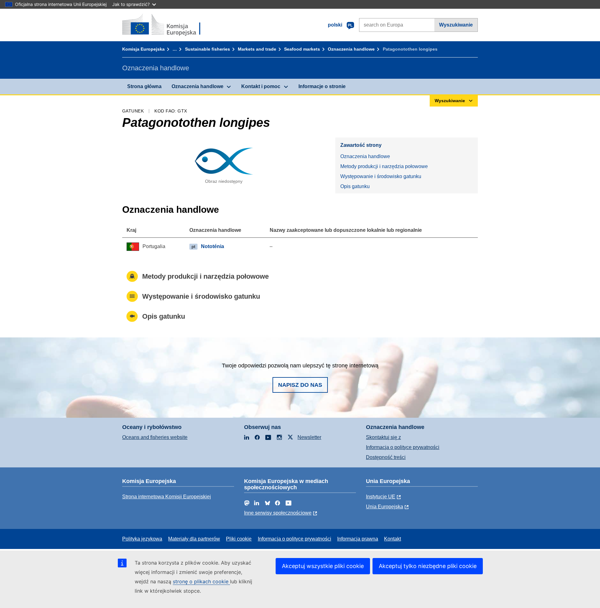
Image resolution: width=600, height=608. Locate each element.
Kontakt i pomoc (260, 86)
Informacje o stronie (322, 86)
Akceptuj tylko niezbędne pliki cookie (428, 566)
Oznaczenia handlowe (351, 49)
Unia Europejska (384, 506)
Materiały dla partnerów (194, 538)
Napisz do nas (300, 385)
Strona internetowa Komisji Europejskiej (166, 496)
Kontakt (392, 538)
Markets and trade (257, 49)
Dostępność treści (386, 457)
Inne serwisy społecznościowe (278, 513)
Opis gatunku (355, 186)
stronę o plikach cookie (201, 581)
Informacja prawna (357, 538)
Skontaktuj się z (383, 437)
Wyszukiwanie (456, 24)
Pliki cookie (239, 538)
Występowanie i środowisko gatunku (380, 176)
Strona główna (144, 86)
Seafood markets (302, 49)
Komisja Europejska (143, 49)
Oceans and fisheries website (155, 437)
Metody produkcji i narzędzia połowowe (384, 166)
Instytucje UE (380, 496)
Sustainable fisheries (207, 49)
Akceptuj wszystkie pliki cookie (323, 566)
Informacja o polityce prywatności (402, 447)
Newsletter (309, 437)
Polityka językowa (142, 538)
